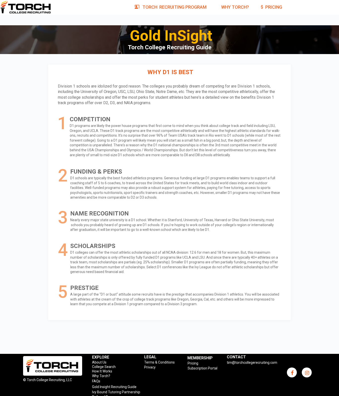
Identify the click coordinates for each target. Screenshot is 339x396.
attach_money (262, 6)
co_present (137, 6)
